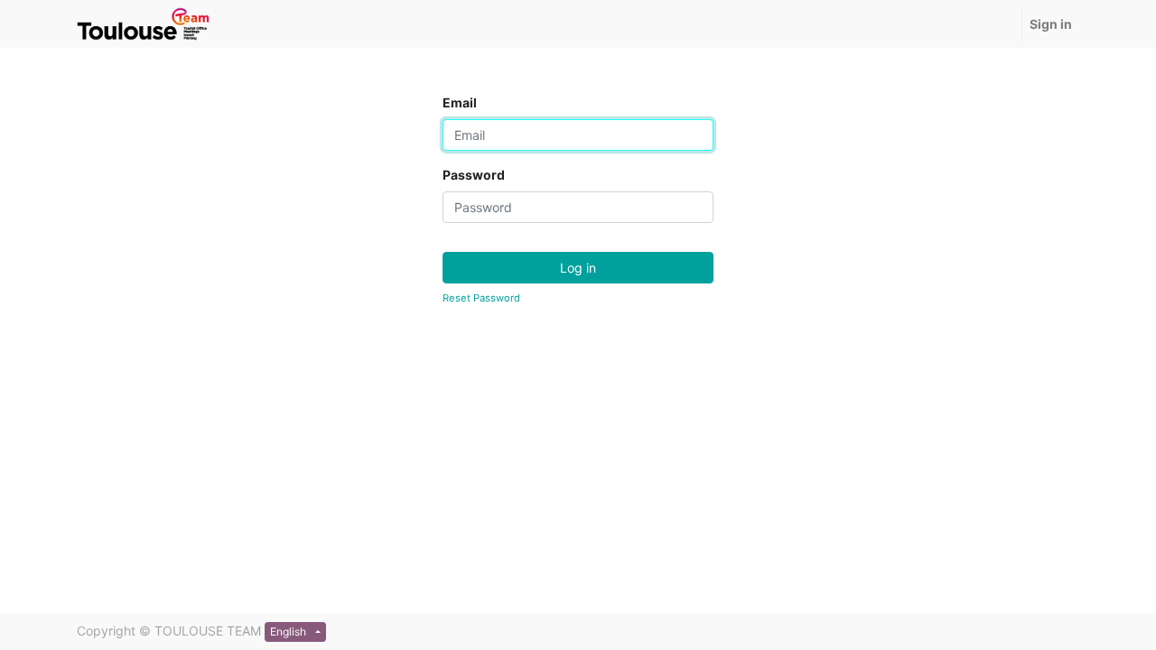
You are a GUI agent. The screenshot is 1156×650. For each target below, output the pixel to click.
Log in (578, 267)
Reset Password (481, 298)
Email (460, 102)
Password (474, 174)
